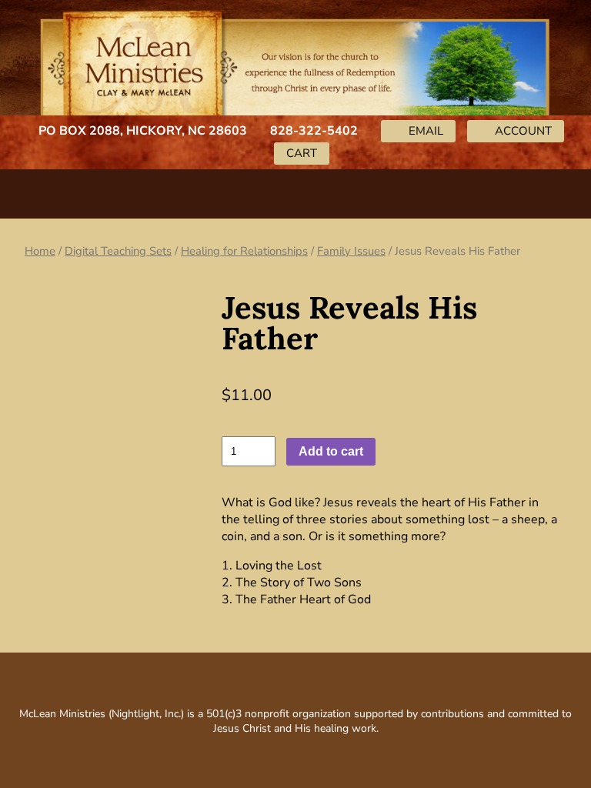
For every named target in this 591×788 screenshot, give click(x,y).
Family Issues (351, 251)
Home (40, 251)
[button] (295, 190)
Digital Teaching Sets (118, 251)
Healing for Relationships (244, 251)
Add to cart (331, 451)
